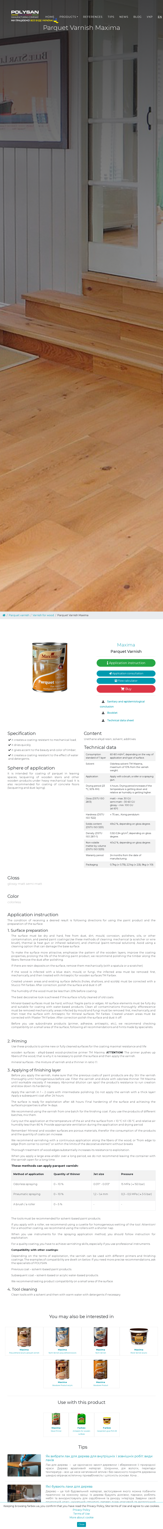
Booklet (111, 712)
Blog (137, 16)
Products (68, 16)
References (93, 16)
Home (49, 16)
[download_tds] (103, 721)
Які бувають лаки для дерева (69, 1486)
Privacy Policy (81, 1509)
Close (81, 1524)
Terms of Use (81, 1513)
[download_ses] (103, 702)
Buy (127, 689)
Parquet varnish (19, 615)
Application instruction (126, 663)
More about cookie (82, 1517)
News (123, 16)
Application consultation (127, 673)
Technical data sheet (120, 720)
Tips (111, 16)
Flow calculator (127, 680)
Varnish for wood (43, 615)
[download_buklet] (103, 713)
